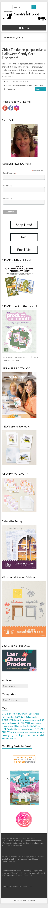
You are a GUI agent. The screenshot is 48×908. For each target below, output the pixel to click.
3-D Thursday (14, 713)
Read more (40, 89)
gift (15, 726)
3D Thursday (30, 713)
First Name (7, 186)
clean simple (19, 720)
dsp (42, 719)
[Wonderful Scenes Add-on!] (24, 582)
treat (28, 735)
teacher (36, 732)
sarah (8, 81)
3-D (4, 713)
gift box (19, 726)
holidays (15, 729)
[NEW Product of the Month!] (19, 311)
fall (19, 723)
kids (20, 729)
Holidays (30, 85)
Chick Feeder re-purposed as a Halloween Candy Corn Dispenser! (24, 54)
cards (25, 716)
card (18, 716)
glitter (25, 726)
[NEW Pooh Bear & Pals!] (19, 265)
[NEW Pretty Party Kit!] (19, 479)
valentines (5, 738)
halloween (32, 726)
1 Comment (10, 89)
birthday (6, 717)
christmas (8, 719)
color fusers (29, 720)
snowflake (28, 732)
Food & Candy (11, 85)
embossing (12, 723)
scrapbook (20, 732)
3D (22, 714)
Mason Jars (38, 85)
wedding (13, 738)
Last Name (7, 198)
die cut (36, 720)
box (13, 717)
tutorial (39, 735)
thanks (42, 732)
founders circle (7, 726)
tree (33, 735)
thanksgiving (7, 735)
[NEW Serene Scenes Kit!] (19, 431)
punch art (13, 732)
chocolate (34, 717)
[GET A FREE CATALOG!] (19, 373)
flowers (38, 723)
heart (39, 726)
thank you (19, 735)
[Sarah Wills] (24, 140)
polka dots (29, 729)
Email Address (9, 173)
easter (4, 723)
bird (37, 714)
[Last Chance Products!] (19, 651)
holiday (6, 729)
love (23, 729)
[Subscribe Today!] (19, 526)
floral (24, 722)
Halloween (21, 85)
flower (31, 722)
